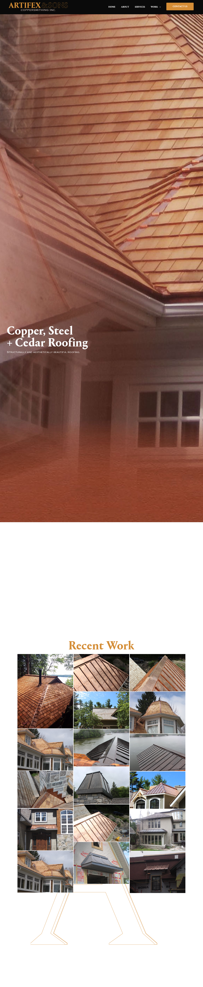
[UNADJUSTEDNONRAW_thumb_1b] (101, 672)
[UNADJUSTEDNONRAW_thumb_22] (45, 789)
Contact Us (180, 6)
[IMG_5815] (45, 829)
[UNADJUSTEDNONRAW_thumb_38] (101, 710)
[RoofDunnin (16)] (45, 749)
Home (111, 7)
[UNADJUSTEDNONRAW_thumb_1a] (101, 823)
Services (140, 7)
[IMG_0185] (45, 691)
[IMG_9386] (101, 785)
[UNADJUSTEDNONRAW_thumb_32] (157, 790)
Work (154, 7)
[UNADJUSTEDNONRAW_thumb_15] (157, 672)
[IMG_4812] (157, 830)
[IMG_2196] (157, 872)
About (125, 7)
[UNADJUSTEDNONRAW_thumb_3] (157, 752)
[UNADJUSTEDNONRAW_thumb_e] (101, 747)
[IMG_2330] (101, 863)
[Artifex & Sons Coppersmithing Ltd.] (38, 7)
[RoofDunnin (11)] (157, 712)
